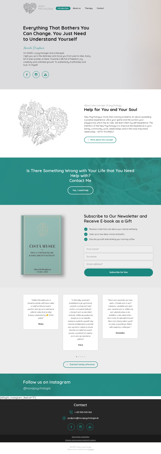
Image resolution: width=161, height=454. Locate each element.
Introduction (63, 8)
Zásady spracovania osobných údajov (80, 440)
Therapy (89, 8)
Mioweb (90, 449)
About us (77, 8)
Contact (100, 8)
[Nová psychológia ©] (38, 8)
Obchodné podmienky (80, 437)
